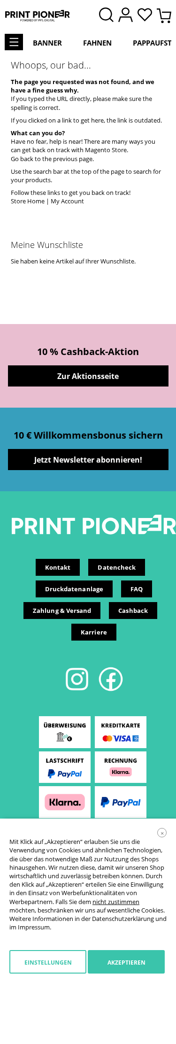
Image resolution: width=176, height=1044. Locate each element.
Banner (47, 42)
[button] (147, 16)
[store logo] (37, 15)
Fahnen (97, 42)
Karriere (94, 632)
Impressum (34, 927)
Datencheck (117, 567)
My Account (67, 201)
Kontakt (57, 567)
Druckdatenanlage (74, 589)
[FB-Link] (110, 689)
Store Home (28, 201)
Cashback (133, 610)
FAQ (136, 589)
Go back (22, 159)
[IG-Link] (77, 689)
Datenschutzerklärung (123, 918)
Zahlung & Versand (62, 610)
